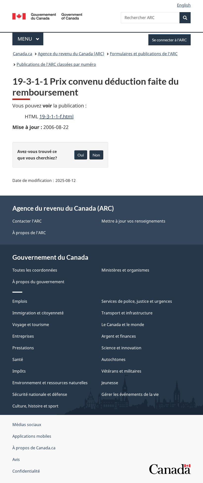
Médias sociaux (26, 424)
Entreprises (23, 336)
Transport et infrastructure (127, 313)
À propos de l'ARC (29, 232)
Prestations (23, 348)
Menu (30, 38)
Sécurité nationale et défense (39, 394)
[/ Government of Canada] (47, 16)
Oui (80, 155)
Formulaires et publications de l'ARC (144, 53)
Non (96, 155)
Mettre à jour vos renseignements (133, 221)
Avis (16, 459)
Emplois (19, 301)
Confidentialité (26, 471)
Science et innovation (121, 348)
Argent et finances (119, 336)
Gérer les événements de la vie (130, 394)
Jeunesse (110, 382)
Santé (17, 359)
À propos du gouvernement (38, 281)
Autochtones (114, 359)
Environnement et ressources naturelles (50, 382)
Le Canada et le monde (123, 324)
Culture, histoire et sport (35, 406)
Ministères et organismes (125, 270)
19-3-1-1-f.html (56, 116)
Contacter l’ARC (27, 221)
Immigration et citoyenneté (38, 313)
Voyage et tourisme (30, 324)
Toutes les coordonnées (34, 270)
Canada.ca (22, 53)
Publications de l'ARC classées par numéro (56, 64)
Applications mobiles (31, 436)
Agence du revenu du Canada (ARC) (71, 53)
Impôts (19, 371)
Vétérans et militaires (121, 371)
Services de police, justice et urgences (137, 301)
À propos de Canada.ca (33, 448)
